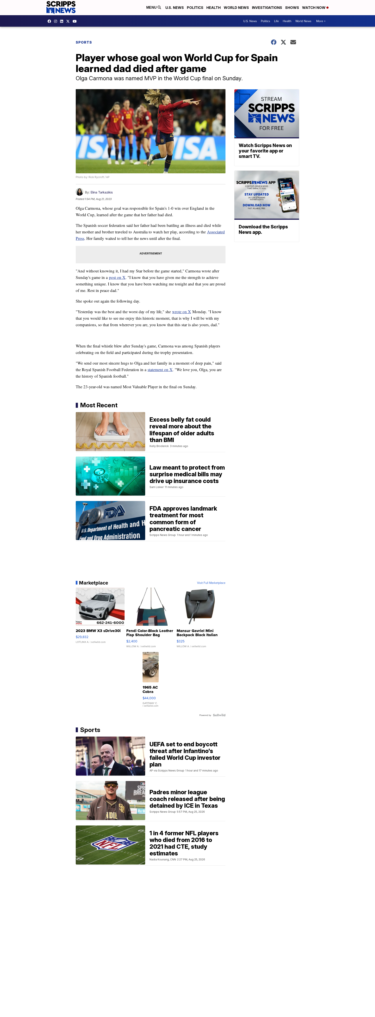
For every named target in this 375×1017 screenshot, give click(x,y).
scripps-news (62, 21)
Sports (84, 42)
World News (236, 7)
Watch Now (314, 7)
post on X (117, 277)
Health (213, 7)
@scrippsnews (76, 21)
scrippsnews (50, 21)
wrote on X (181, 311)
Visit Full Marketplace (211, 582)
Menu (152, 7)
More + (321, 21)
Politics (195, 7)
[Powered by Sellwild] (219, 715)
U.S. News (174, 7)
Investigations (267, 7)
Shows (292, 7)
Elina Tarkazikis (101, 192)
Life (276, 21)
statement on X (160, 369)
